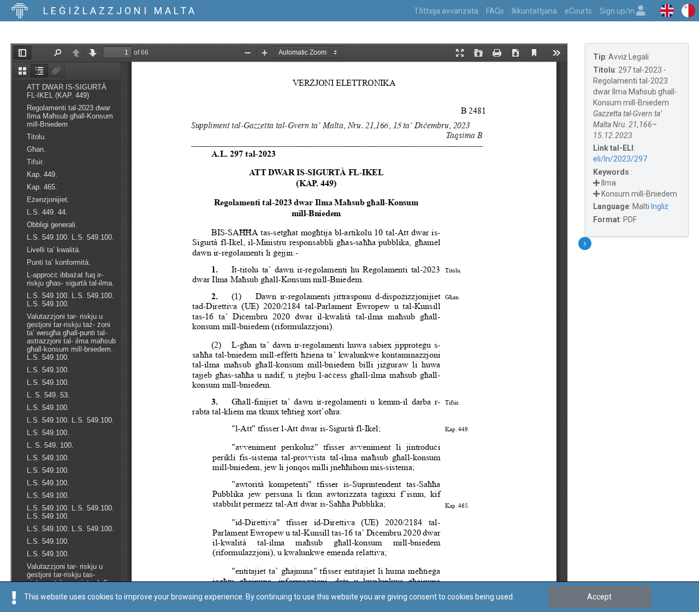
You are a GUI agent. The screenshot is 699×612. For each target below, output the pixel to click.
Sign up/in (618, 11)
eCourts (578, 11)
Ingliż (659, 206)
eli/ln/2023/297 (620, 159)
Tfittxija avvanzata (446, 11)
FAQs (495, 11)
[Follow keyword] (596, 183)
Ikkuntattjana (534, 11)
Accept (599, 596)
